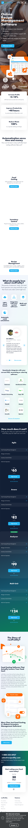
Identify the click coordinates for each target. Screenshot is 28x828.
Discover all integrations (14, 418)
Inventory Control (18, 802)
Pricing (2, 806)
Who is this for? (4, 802)
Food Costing (17, 800)
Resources (3, 808)
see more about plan (14, 481)
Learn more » (9, 821)
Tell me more (6, 742)
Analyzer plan (13, 782)
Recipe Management (19, 804)
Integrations (3, 804)
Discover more (7, 46)
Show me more (17, 360)
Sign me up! (14, 476)
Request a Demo (8, 50)
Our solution (3, 800)
